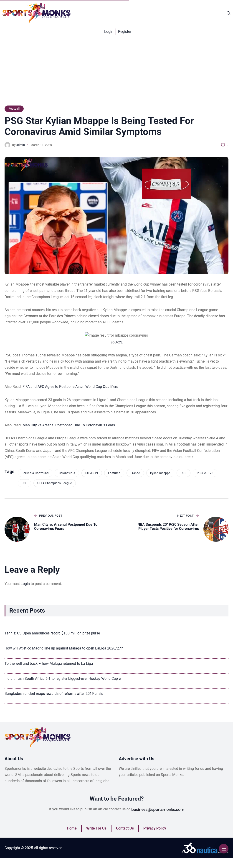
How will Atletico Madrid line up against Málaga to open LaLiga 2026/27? (64, 648)
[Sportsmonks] (36, 13)
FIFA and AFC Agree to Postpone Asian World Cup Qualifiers (70, 386)
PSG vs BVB (205, 473)
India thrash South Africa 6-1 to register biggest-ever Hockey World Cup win (64, 678)
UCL (24, 483)
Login (25, 584)
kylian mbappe (160, 473)
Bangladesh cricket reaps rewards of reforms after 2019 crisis (54, 693)
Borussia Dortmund (35, 473)
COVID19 (91, 473)
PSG (184, 473)
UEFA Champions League (54, 483)
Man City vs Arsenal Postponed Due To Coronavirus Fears (69, 425)
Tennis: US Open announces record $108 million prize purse (52, 633)
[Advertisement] (116, 74)
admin (20, 145)
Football (14, 108)
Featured (114, 473)
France (135, 473)
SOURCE (117, 342)
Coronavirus (67, 473)
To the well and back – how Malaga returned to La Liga (49, 663)
